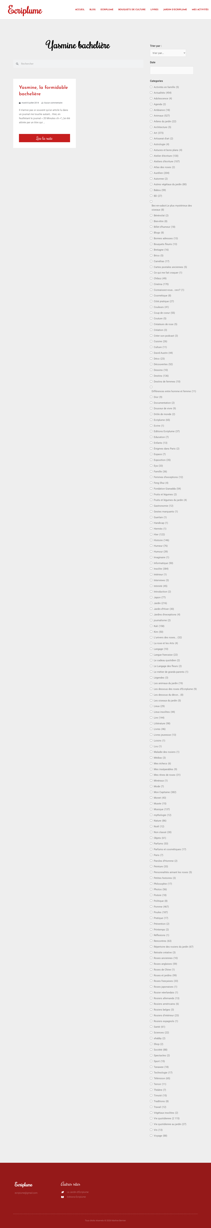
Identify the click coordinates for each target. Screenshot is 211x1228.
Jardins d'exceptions (167, 614)
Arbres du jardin (165, 121)
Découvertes (163, 364)
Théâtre (160, 1089)
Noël (159, 826)
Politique (160, 900)
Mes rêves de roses (167, 774)
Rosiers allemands (166, 998)
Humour (161, 551)
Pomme (161, 906)
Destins (161, 375)
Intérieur (160, 574)
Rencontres (162, 940)
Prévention (161, 923)
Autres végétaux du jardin (170, 184)
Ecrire (159, 425)
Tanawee (161, 1067)
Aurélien (161, 173)
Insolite (161, 568)
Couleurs (161, 307)
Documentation (164, 402)
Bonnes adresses (166, 238)
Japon (160, 597)
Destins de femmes (167, 381)
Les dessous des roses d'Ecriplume (175, 689)
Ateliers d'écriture (167, 161)
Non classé (162, 832)
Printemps (161, 929)
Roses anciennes (166, 958)
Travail (160, 1107)
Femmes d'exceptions (168, 477)
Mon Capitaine (165, 792)
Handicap (161, 522)
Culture (160, 347)
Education (161, 437)
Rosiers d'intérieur (166, 1015)
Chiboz (160, 278)
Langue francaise (166, 654)
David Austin (163, 352)
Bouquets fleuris (165, 244)
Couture (160, 318)
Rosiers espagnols (166, 1021)
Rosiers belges (164, 1009)
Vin (158, 1129)
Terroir (160, 1084)
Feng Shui (161, 482)
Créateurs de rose (165, 324)
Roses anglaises (165, 963)
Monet (160, 797)
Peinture (161, 866)
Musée (160, 803)
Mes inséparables (165, 769)
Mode (159, 786)
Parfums (161, 843)
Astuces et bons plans (168, 150)
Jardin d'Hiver (164, 608)
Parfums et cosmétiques (170, 849)
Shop (158, 1044)
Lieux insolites (164, 711)
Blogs (159, 232)
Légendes (161, 677)
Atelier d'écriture (166, 155)
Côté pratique (164, 301)
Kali (159, 626)
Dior (158, 397)
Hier (159, 534)
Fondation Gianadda (167, 488)
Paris (158, 855)
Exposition (162, 460)
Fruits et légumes (165, 494)
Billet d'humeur (164, 226)
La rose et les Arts (166, 643)
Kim (158, 631)
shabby (159, 1038)
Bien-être (160, 221)
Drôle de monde (164, 414)
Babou (160, 190)
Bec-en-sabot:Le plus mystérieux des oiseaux (172, 207)
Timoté (160, 1095)
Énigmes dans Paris (166, 448)
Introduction (162, 591)
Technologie (163, 1072)
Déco (159, 358)
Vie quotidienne (167, 1118)
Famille (160, 471)
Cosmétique (162, 295)
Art (159, 132)
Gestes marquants (166, 511)
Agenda (160, 104)
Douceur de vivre (165, 408)
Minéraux (161, 780)
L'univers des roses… (168, 637)
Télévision (162, 1078)
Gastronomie (163, 505)
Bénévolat (161, 215)
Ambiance (162, 110)
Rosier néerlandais (166, 992)
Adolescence (163, 98)
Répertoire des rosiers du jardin (173, 946)
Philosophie (163, 883)
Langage (161, 649)
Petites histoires (165, 878)
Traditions (161, 1101)
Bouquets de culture (132, 10)
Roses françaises (166, 981)
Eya (158, 465)
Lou (158, 746)
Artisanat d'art (163, 138)
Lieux (159, 706)
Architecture (162, 127)
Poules (161, 912)
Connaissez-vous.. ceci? (169, 290)
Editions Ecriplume (167, 431)
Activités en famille (166, 87)
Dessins (161, 370)
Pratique (161, 918)
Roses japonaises (165, 986)
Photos (160, 889)
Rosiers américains (166, 1003)
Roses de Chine (164, 969)
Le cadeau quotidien (167, 660)
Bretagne (161, 249)
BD (158, 195)
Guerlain (160, 517)
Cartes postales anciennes (170, 267)
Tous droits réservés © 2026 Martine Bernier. (105, 1220)
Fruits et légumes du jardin (170, 500)
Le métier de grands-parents (171, 671)
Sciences (161, 1032)
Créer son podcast (166, 335)
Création (160, 330)
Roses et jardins (165, 975)
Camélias (161, 261)
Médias (160, 757)
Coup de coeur (164, 312)
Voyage (160, 1135)
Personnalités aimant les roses (173, 872)
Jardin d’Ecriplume (175, 10)
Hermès (160, 528)
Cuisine (160, 341)
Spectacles (162, 1055)
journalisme (162, 620)
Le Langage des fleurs (168, 666)
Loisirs (159, 740)
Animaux (162, 115)
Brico (158, 255)
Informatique (163, 563)
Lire (159, 717)
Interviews (161, 580)
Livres (154, 10)
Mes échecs (162, 763)
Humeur (161, 545)
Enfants (160, 442)
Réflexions (161, 935)
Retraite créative (165, 952)
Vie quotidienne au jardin (170, 1124)
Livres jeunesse (165, 734)
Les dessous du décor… (168, 694)
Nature (160, 820)
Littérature (162, 723)
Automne (161, 178)
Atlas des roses (164, 167)
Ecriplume (25, 9)
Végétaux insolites (166, 1112)
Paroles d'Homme (165, 860)
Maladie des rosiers (166, 752)
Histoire (161, 540)
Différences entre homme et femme (174, 391)
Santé (159, 1026)
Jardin (160, 603)
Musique (162, 809)
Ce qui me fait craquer (168, 272)
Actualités (162, 92)
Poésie (160, 895)
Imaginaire (161, 557)
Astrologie (161, 144)
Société (160, 1049)
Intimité (160, 586)
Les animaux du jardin (168, 683)
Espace (160, 454)
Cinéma (161, 284)
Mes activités (200, 10)
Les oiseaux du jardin (167, 700)
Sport (159, 1061)
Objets (160, 838)
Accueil (80, 10)
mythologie (162, 815)
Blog (93, 10)
